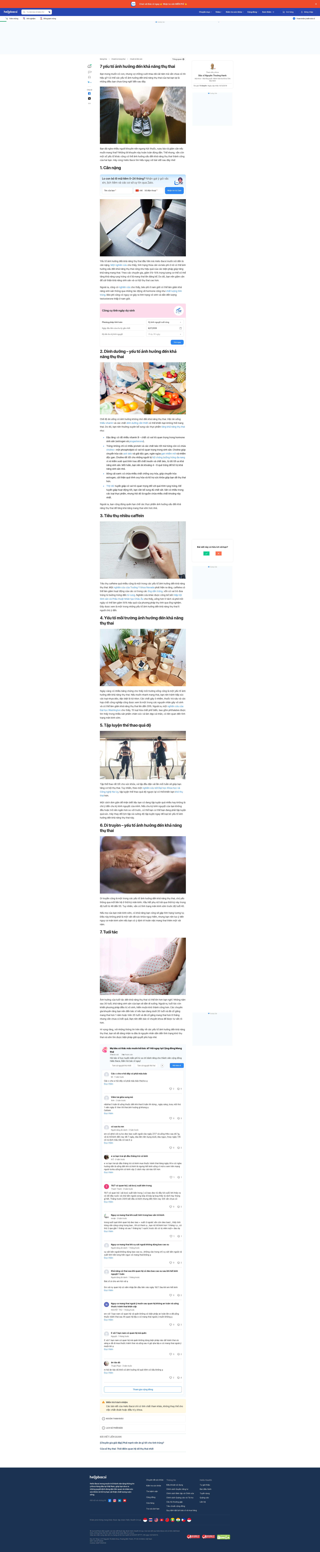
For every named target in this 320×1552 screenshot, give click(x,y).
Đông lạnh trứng (50, 18)
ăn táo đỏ (115, 1362)
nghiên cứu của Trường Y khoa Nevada (134, 587)
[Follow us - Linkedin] (119, 1500)
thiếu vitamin (106, 423)
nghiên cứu (125, 287)
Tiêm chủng (13, 18)
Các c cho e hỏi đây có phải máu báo (129, 1073)
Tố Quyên (203, 86)
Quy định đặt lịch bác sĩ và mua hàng (181, 1510)
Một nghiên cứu (118, 265)
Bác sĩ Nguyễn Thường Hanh (212, 75)
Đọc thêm (108, 1084)
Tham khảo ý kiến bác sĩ (305, 18)
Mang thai (103, 59)
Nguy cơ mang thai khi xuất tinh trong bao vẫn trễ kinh (137, 1215)
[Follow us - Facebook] (109, 1500)
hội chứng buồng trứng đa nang (168, 457)
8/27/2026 (152, 328)
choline (110, 449)
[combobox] (165, 322)
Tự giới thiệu (205, 1485)
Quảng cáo (204, 1498)
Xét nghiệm (30, 18)
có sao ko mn (117, 1126)
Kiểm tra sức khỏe (153, 1486)
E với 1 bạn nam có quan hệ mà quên (128, 1333)
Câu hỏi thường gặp (174, 1502)
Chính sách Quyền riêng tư (177, 1489)
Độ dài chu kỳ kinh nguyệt (112, 334)
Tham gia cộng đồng (143, 1389)
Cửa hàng (150, 1503)
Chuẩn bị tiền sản (136, 59)
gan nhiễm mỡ (168, 453)
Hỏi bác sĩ (177, 1065)
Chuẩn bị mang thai (118, 59)
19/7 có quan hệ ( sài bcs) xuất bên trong (131, 1185)
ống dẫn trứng (155, 591)
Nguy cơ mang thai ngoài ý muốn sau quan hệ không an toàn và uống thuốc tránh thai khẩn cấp (145, 1305)
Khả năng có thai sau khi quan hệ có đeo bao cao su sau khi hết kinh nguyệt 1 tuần (144, 1272)
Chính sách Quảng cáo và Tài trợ (179, 1498)
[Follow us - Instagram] (114, 1500)
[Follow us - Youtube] (124, 1500)
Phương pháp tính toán (112, 322)
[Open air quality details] (89, 66)
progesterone (136, 441)
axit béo (127, 453)
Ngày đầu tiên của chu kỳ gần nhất (116, 328)
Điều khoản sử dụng (174, 1485)
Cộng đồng (150, 1497)
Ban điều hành (205, 1489)
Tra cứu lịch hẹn (152, 1509)
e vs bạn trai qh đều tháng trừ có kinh (129, 1156)
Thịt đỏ (110, 486)
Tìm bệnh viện (152, 1491)
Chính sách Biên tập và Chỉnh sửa (180, 1493)
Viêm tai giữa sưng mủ (122, 1097)
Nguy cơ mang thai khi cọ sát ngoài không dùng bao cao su (140, 1244)
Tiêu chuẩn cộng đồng (175, 1506)
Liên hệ (203, 1502)
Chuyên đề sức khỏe (154, 1480)
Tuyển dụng (205, 1493)
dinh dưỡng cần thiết (137, 423)
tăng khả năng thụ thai (173, 426)
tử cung (131, 595)
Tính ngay (177, 342)
